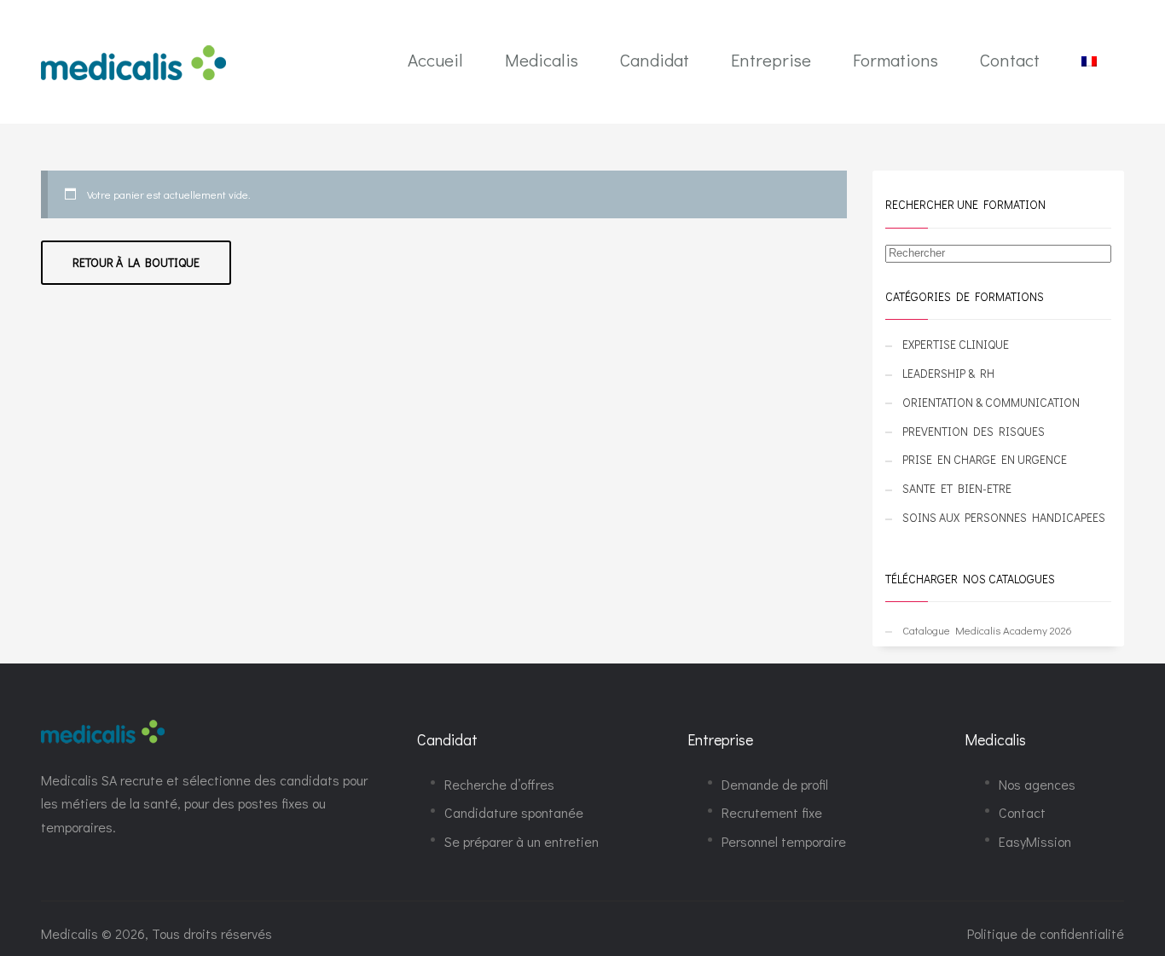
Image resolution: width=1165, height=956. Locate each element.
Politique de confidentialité (1045, 933)
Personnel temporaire (784, 841)
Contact (1022, 812)
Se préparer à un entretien (521, 841)
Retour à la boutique (136, 262)
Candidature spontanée (513, 812)
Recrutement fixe (772, 812)
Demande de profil (775, 784)
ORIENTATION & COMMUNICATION (991, 402)
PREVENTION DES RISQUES (973, 431)
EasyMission (1035, 841)
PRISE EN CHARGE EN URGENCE (984, 459)
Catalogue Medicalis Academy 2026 (987, 630)
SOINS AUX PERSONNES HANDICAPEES (1003, 517)
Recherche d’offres (499, 784)
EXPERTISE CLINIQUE (955, 344)
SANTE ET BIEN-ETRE (956, 488)
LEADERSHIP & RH (948, 373)
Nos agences (1037, 784)
